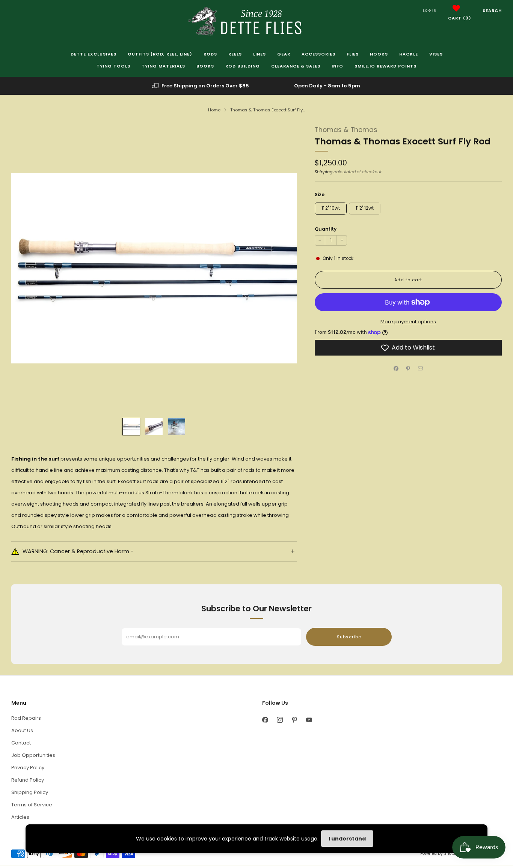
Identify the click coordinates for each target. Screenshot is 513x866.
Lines (259, 54)
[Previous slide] (26, 268)
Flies (353, 54)
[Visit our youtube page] (309, 720)
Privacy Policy (27, 767)
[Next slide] (282, 268)
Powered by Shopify (439, 853)
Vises (436, 54)
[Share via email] (420, 368)
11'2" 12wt (365, 208)
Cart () (459, 18)
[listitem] (201, 86)
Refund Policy (27, 779)
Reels (235, 54)
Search (492, 11)
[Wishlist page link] (456, 8)
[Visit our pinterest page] (294, 720)
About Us (22, 730)
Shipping (323, 172)
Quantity (325, 229)
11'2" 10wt (330, 208)
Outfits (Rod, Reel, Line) (160, 54)
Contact (21, 742)
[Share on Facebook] (396, 368)
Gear (283, 54)
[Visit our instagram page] (279, 720)
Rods (210, 54)
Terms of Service (31, 804)
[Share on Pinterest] (408, 368)
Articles (20, 817)
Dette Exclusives (93, 54)
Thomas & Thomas (346, 129)
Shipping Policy (29, 792)
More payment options (408, 321)
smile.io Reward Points (385, 66)
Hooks (379, 54)
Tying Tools (113, 66)
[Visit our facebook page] (265, 720)
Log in (430, 10)
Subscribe (349, 637)
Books (205, 66)
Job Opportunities (33, 755)
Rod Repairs (26, 718)
